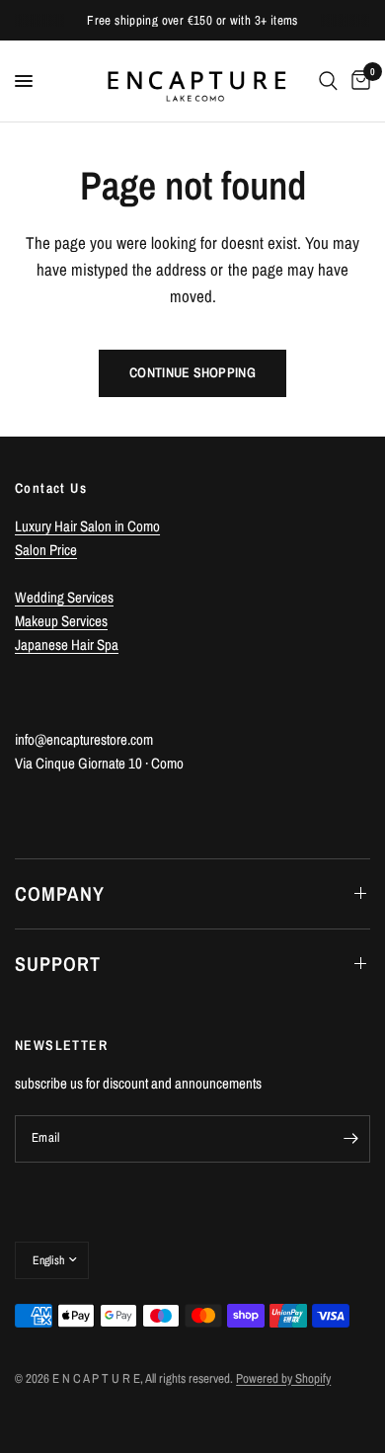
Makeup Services (61, 620)
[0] (357, 80)
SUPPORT (58, 963)
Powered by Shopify (283, 1378)
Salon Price (46, 549)
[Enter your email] (350, 1139)
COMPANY (60, 893)
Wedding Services (64, 597)
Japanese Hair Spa (66, 644)
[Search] (328, 80)
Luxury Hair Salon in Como (87, 526)
